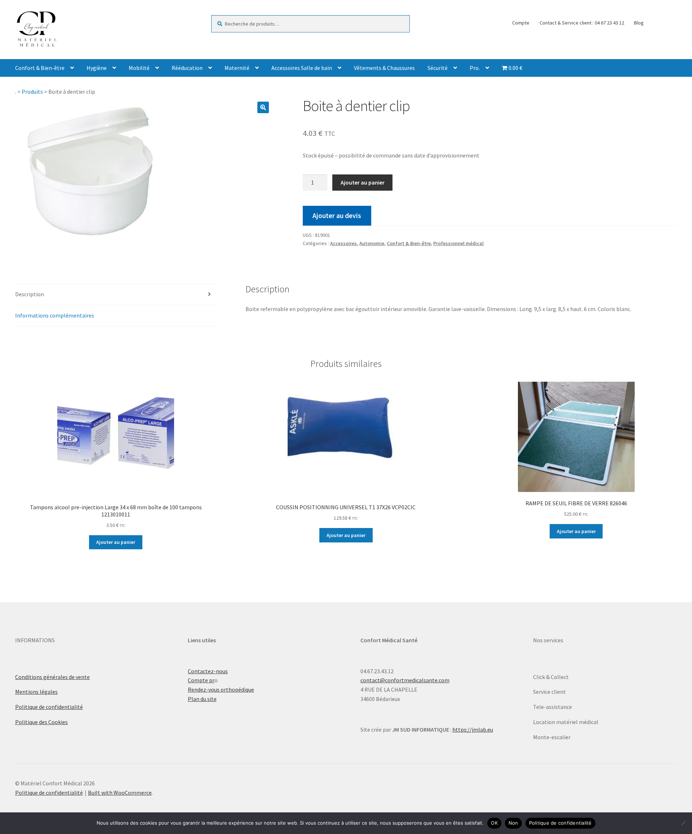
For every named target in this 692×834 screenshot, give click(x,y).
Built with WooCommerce (120, 792)
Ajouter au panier (363, 182)
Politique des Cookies (41, 722)
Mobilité (139, 67)
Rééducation (187, 67)
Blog (639, 22)
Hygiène (96, 67)
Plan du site (202, 698)
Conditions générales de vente (52, 676)
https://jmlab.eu (472, 729)
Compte (520, 22)
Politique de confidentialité (49, 706)
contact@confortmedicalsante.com (404, 680)
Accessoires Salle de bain (301, 67)
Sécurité (437, 67)
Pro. (475, 67)
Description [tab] (29, 294)
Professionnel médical (458, 243)
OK (494, 823)
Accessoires (343, 243)
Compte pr (201, 680)
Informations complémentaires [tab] (54, 315)
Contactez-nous (208, 671)
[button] (263, 107)
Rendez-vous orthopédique (221, 689)
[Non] (683, 823)
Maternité (237, 67)
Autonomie (371, 243)
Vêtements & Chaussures (384, 67)
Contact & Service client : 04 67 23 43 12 (582, 22)
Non (513, 823)
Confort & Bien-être (40, 67)
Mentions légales (36, 691)
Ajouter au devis (336, 215)
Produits (32, 91)
